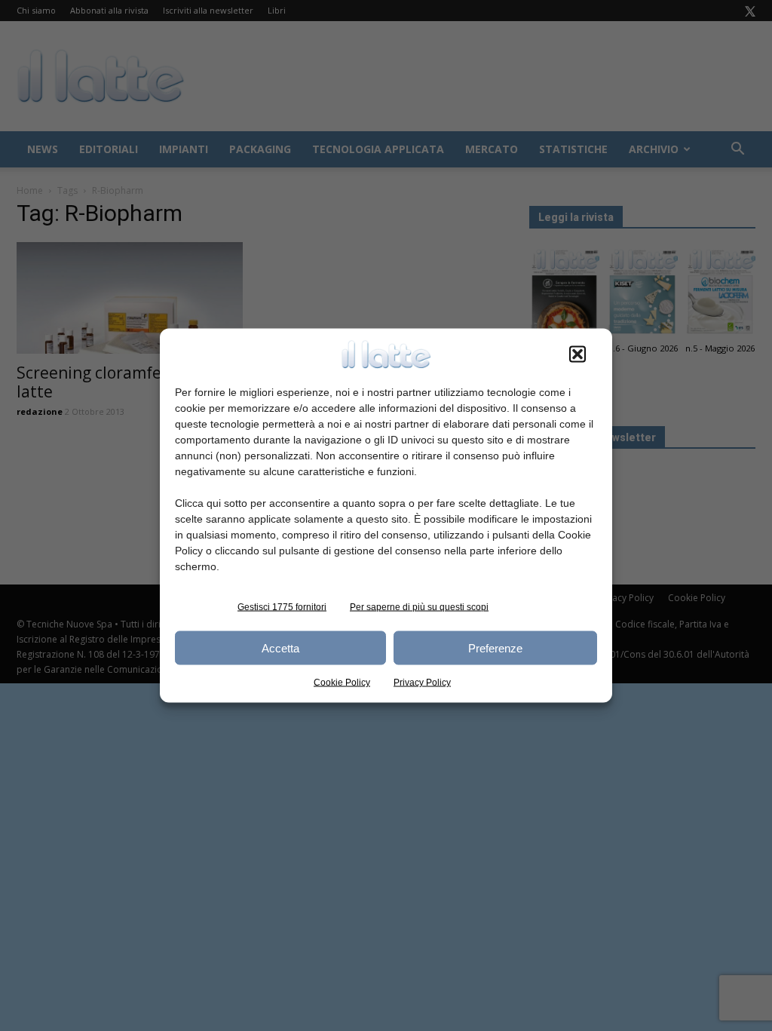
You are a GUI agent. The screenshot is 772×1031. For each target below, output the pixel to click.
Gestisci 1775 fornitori (281, 607)
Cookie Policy (342, 682)
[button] (577, 354)
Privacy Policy (422, 682)
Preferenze (495, 647)
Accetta (280, 647)
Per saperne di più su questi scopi (419, 607)
